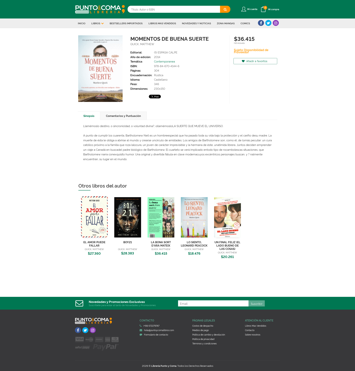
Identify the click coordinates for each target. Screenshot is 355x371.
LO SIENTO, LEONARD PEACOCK (194, 243)
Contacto (249, 330)
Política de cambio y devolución (208, 334)
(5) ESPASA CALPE (165, 52)
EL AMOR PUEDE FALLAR (94, 243)
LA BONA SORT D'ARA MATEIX (161, 243)
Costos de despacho (202, 325)
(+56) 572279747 (151, 325)
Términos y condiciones (204, 343)
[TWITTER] (268, 23)
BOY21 (127, 242)
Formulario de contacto (156, 334)
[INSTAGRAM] (276, 23)
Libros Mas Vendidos (255, 325)
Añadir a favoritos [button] (256, 61)
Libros (96, 23)
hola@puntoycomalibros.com (159, 330)
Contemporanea (164, 61)
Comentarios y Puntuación (123, 116)
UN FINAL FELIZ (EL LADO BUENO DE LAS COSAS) (227, 245)
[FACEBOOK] (261, 23)
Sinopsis (88, 116)
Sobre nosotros (252, 334)
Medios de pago (200, 330)
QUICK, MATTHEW (142, 44)
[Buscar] (225, 9)
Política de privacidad (203, 338)
